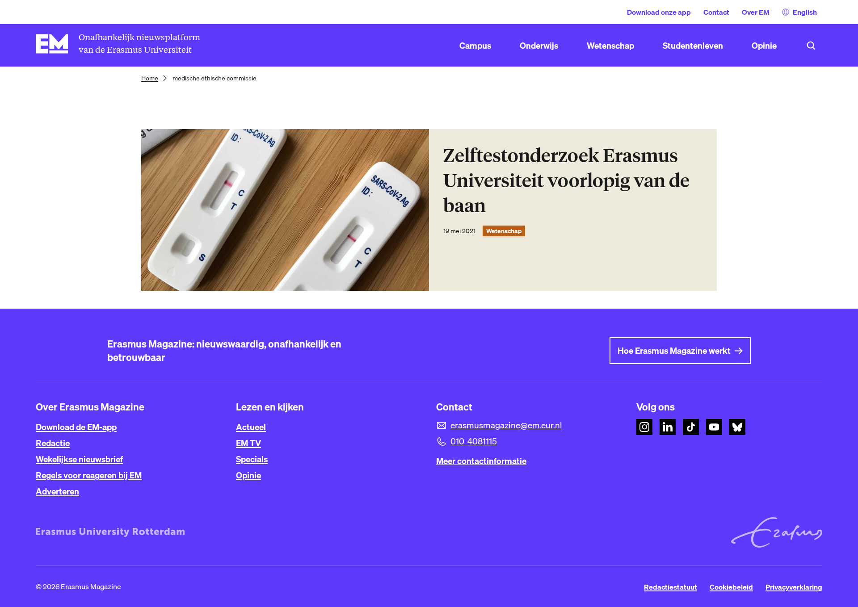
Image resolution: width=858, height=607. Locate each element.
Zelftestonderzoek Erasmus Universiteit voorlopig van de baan (566, 180)
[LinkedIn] (668, 427)
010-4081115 (473, 441)
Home (149, 78)
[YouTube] (714, 427)
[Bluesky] (737, 427)
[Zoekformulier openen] (811, 45)
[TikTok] (691, 427)
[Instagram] (644, 427)
